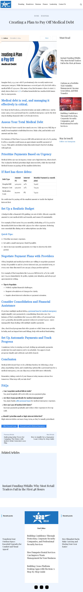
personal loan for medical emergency (32, 426)
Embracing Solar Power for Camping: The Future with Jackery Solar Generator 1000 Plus (15, 440)
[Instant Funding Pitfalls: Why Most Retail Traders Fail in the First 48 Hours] (28, 469)
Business (45, 16)
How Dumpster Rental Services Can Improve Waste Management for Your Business (41, 555)
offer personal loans (9, 426)
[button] (80, 4)
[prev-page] (3, 495)
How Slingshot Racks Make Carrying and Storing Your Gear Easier (70, 543)
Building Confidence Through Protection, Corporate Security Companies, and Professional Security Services (69, 119)
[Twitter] (47, 587)
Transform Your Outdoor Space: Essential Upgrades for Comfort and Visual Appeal (11, 544)
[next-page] (8, 495)
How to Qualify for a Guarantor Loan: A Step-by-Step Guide (42, 438)
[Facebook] (36, 587)
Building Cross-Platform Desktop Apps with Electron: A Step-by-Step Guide (41, 569)
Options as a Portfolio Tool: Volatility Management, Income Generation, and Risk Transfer (70, 88)
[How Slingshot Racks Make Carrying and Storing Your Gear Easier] (71, 528)
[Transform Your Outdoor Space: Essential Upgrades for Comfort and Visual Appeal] (11, 528)
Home (36, 16)
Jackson (5, 38)
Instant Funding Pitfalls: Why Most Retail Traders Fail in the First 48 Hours (28, 487)
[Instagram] (41, 587)
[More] (54, 38)
